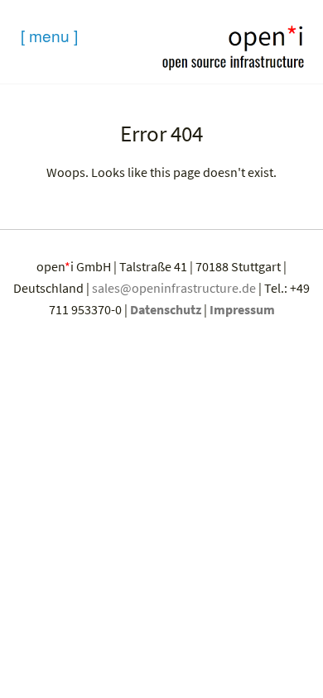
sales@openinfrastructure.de (174, 288)
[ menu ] (49, 35)
